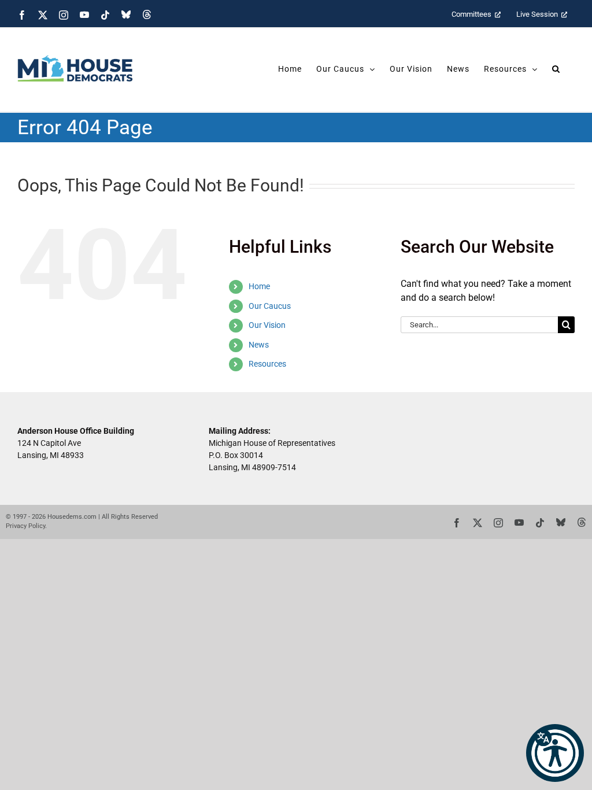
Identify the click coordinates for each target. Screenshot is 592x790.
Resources (267, 363)
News (259, 344)
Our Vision (267, 325)
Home (259, 286)
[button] (555, 753)
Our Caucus (270, 306)
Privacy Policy (25, 526)
